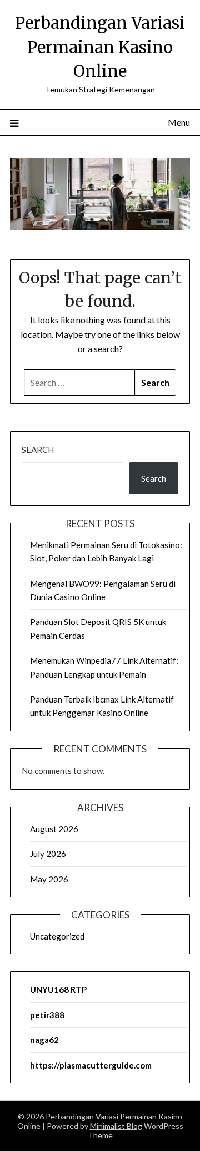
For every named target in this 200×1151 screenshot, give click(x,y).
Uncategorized (57, 936)
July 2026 (48, 854)
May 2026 (49, 879)
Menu (179, 122)
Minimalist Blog (116, 1126)
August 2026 (54, 829)
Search (38, 450)
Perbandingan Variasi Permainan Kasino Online (100, 47)
